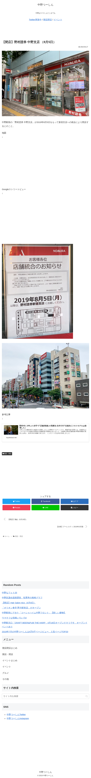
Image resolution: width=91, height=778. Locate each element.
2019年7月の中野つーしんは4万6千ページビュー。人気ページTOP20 (35, 632)
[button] (87, 696)
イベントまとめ (9, 660)
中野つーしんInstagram (18, 718)
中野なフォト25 (9, 593)
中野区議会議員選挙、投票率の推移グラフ (22, 597)
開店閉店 (47, 19)
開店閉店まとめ (9, 648)
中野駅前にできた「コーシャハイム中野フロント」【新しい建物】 (34, 613)
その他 (5, 679)
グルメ (5, 673)
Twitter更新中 (35, 19)
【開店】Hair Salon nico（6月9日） (19, 603)
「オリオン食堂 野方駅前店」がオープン (21, 608)
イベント (58, 19)
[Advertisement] (45, 31)
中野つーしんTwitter (16, 714)
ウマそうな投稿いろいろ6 (14, 618)
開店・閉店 (7, 453)
